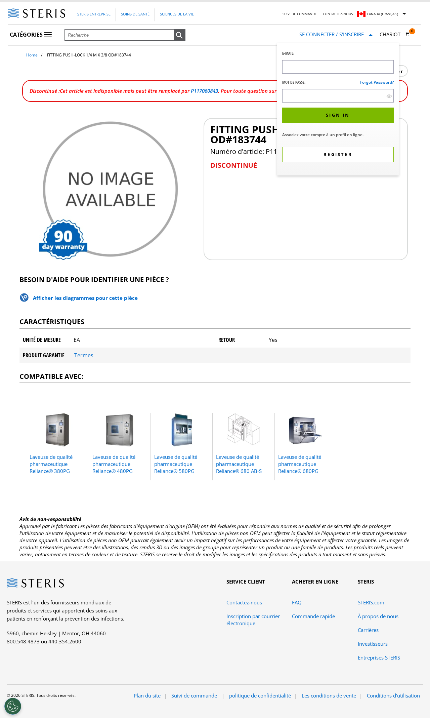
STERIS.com (371, 602)
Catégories (27, 34)
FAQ (297, 602)
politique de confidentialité (260, 695)
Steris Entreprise (94, 13)
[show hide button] (389, 96)
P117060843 (204, 90)
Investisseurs (373, 643)
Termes (83, 355)
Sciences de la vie (177, 13)
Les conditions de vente (329, 695)
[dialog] (338, 110)
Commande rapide (313, 616)
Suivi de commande (300, 13)
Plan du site (147, 695)
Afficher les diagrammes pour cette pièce (85, 297)
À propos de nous (378, 616)
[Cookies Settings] (12, 706)
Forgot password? (377, 82)
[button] (179, 35)
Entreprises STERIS (379, 657)
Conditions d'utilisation (393, 695)
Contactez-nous (338, 13)
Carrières (368, 630)
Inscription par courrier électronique (253, 620)
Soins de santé (135, 13)
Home (32, 55)
